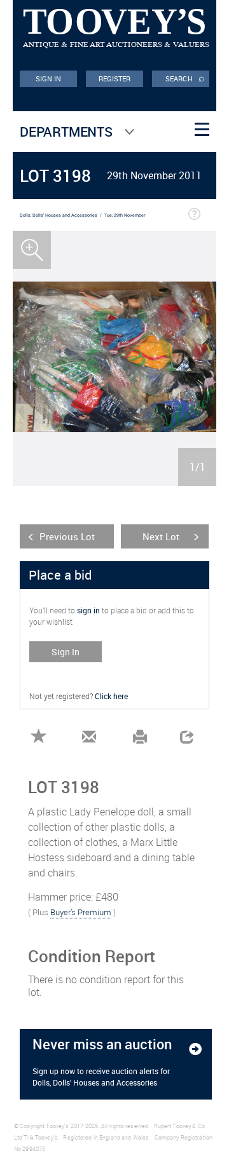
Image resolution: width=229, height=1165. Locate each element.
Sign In (66, 652)
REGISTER (115, 78)
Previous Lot (67, 536)
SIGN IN (49, 78)
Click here (111, 696)
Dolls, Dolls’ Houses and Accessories (58, 215)
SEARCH (185, 78)
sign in (88, 610)
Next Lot (160, 536)
